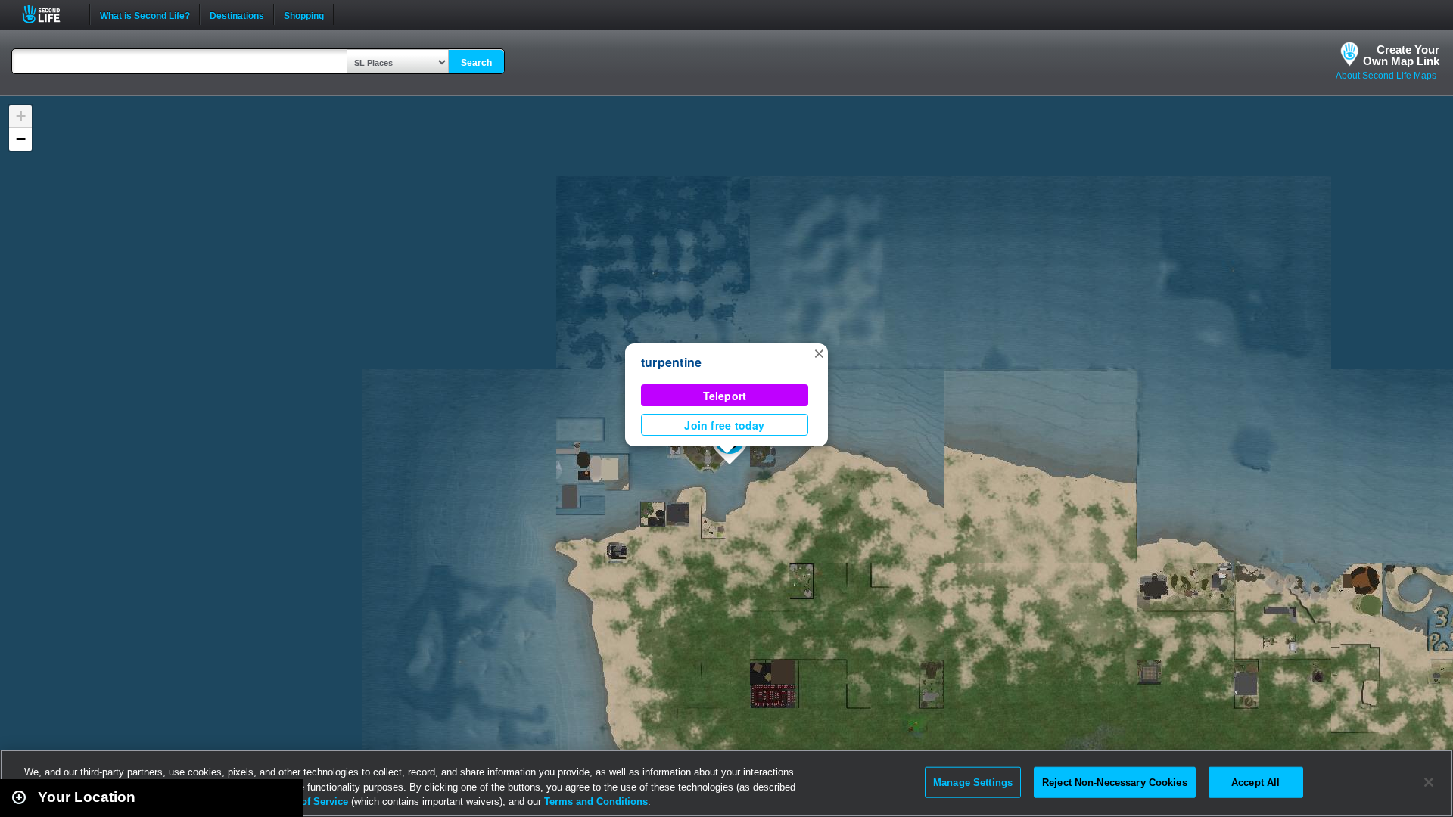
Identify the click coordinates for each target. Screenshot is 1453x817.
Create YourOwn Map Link (1401, 55)
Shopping (304, 14)
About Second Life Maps (1386, 75)
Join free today (724, 425)
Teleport (725, 395)
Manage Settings (973, 781)
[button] (819, 352)
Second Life (49, 14)
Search (476, 62)
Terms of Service (308, 801)
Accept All (1255, 781)
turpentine (671, 362)
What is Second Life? (145, 14)
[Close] (1428, 782)
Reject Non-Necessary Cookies (1114, 781)
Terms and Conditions (596, 801)
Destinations (237, 14)
